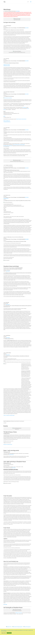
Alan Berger (24, 107)
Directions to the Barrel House (8, 444)
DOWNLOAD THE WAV (7, 65)
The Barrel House (8, 432)
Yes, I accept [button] (9, 632)
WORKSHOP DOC (6, 198)
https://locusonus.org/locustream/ (21, 119)
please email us (11, 454)
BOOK (4, 116)
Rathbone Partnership (19, 612)
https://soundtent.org (7, 120)
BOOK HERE (26, 27)
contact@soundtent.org (7, 121)
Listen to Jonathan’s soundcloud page (9, 415)
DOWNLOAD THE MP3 (7, 64)
